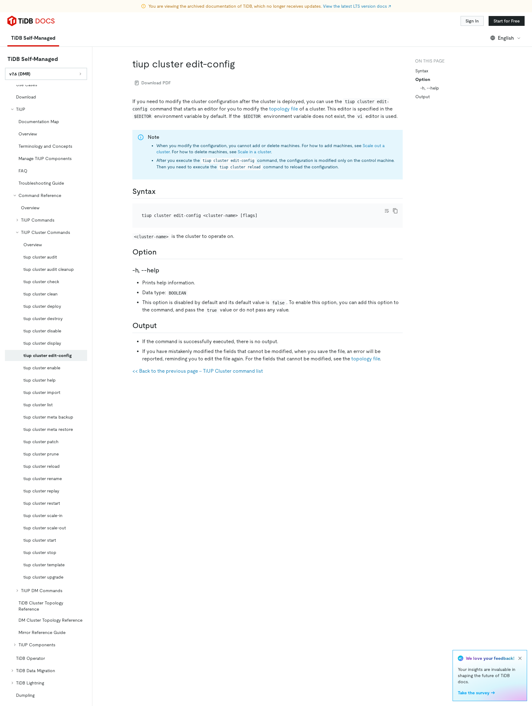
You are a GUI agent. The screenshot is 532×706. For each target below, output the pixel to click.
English (506, 38)
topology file (283, 109)
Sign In (472, 20)
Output (422, 96)
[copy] (395, 211)
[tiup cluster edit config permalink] (240, 64)
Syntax (421, 70)
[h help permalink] (164, 270)
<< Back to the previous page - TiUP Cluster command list (197, 371)
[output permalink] (161, 325)
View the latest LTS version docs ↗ (357, 6)
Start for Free (507, 20)
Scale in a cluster (254, 151)
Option (422, 79)
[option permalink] (161, 252)
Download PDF (156, 82)
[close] (520, 658)
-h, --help (429, 88)
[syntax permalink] (160, 191)
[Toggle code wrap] (386, 211)
